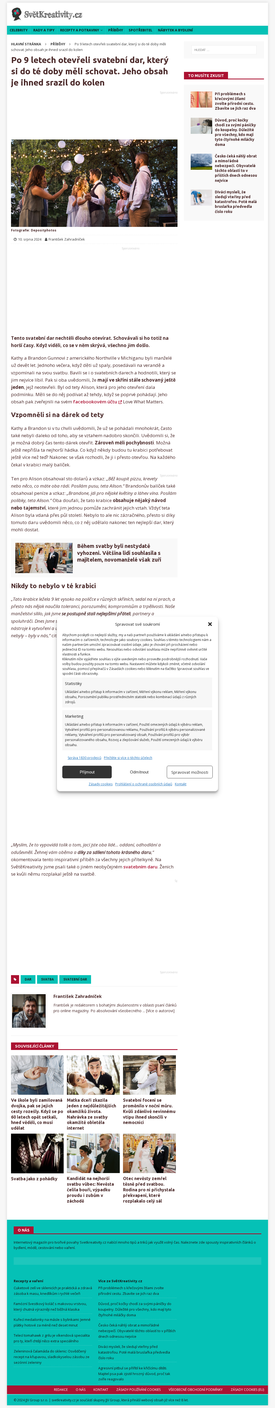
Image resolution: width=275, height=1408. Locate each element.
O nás (80, 1389)
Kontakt (180, 784)
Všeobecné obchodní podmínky (196, 1389)
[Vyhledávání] (224, 49)
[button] (210, 624)
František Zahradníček (77, 996)
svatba (47, 979)
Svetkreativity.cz (93, 1242)
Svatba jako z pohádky (34, 1178)
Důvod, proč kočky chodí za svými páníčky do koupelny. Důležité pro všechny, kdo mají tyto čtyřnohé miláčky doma (134, 1309)
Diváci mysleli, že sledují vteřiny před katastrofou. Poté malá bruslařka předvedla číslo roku (236, 202)
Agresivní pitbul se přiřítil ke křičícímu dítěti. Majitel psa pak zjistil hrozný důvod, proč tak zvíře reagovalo (134, 1374)
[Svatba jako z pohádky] (37, 1153)
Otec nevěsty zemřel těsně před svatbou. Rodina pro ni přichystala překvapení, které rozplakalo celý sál (149, 1189)
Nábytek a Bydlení (175, 30)
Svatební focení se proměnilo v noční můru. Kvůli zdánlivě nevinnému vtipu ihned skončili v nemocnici (149, 1111)
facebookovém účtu (95, 402)
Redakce (61, 1389)
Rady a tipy (44, 30)
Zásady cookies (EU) (247, 1389)
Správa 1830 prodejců (84, 757)
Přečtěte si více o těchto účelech (128, 757)
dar (28, 979)
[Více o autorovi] (160, 1010)
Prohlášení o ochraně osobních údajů (143, 784)
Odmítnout (139, 772)
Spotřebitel (140, 30)
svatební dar (75, 979)
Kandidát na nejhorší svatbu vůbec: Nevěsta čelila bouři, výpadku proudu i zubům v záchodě (90, 1189)
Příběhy (115, 30)
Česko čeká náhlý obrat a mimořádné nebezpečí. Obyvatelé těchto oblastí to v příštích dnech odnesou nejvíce (137, 1331)
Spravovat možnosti (189, 772)
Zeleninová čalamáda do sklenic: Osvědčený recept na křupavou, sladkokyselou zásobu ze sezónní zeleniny (51, 1357)
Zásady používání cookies (138, 1389)
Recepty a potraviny (79, 30)
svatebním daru (140, 867)
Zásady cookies (101, 784)
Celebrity (19, 30)
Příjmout (87, 772)
